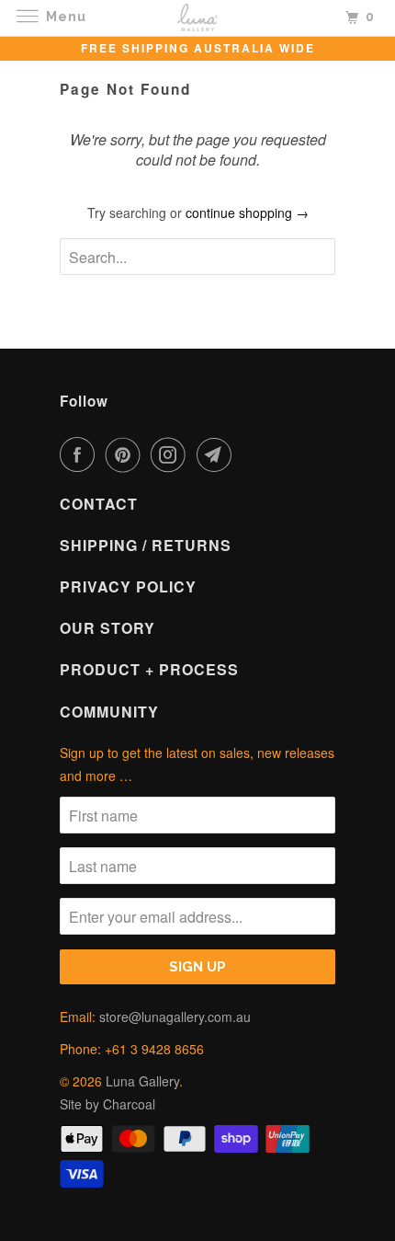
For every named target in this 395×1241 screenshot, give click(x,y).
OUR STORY (107, 627)
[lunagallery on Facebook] (81, 454)
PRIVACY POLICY (128, 586)
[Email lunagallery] (218, 454)
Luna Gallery (142, 1081)
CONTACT (99, 503)
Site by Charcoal (107, 1104)
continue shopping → (247, 212)
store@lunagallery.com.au (175, 1016)
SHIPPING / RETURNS (145, 545)
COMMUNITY (109, 711)
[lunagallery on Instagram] (172, 454)
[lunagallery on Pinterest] (127, 454)
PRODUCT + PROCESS (149, 669)
